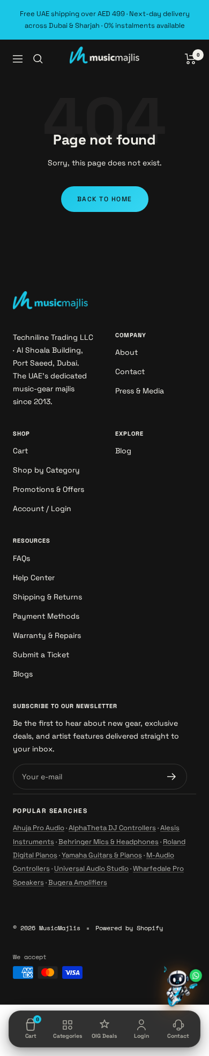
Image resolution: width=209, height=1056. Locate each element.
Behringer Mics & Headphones (108, 841)
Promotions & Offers (48, 489)
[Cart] (190, 59)
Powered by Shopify (129, 927)
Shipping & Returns (47, 597)
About (126, 352)
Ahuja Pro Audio (38, 827)
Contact (130, 371)
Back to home (104, 199)
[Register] (171, 776)
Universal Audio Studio (91, 868)
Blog (123, 450)
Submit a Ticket (41, 654)
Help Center (34, 577)
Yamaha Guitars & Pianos (102, 855)
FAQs (21, 558)
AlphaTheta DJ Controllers (112, 827)
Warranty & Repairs (47, 635)
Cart (20, 450)
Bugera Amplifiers (77, 882)
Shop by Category (46, 470)
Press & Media (139, 391)
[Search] (38, 59)
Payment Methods (46, 616)
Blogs (23, 674)
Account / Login (42, 508)
